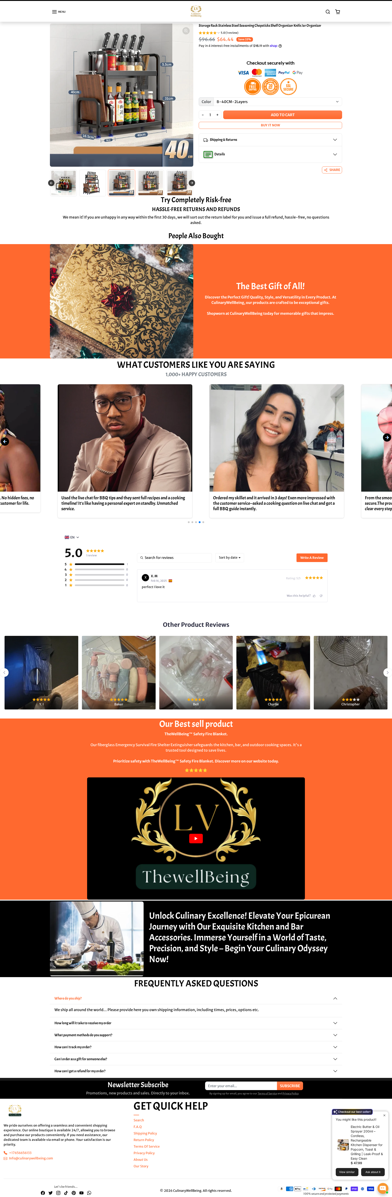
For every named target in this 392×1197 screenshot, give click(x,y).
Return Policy (144, 1144)
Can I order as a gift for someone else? (80, 1063)
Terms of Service (267, 1097)
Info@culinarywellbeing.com (31, 1162)
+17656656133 (20, 1157)
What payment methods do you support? (83, 1039)
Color (206, 105)
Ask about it (372, 1172)
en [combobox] (72, 541)
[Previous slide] (51, 187)
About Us (141, 1164)
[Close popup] (384, 1115)
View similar (347, 1172)
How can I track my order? (72, 1051)
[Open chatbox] (382, 1188)
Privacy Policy (290, 1097)
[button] (58, 15)
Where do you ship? (68, 1002)
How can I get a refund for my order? (79, 1075)
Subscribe (290, 1090)
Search (139, 1124)
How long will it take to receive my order (82, 1027)
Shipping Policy (145, 1137)
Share (334, 174)
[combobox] (229, 561)
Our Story (141, 1170)
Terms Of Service (147, 1151)
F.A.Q (138, 1131)
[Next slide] (192, 187)
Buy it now (270, 129)
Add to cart (283, 119)
